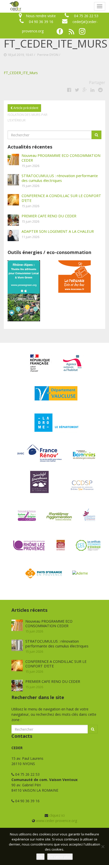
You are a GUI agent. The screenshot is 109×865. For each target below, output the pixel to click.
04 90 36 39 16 (41, 21)
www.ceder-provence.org (56, 820)
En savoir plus (60, 856)
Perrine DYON (47, 55)
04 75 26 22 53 (86, 15)
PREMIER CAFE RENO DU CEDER (49, 215)
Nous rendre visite (41, 15)
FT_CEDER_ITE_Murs (21, 72)
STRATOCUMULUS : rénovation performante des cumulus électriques (60, 178)
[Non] (102, 846)
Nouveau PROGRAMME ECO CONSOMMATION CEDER (61, 158)
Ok (40, 856)
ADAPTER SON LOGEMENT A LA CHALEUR (58, 231)
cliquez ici (57, 815)
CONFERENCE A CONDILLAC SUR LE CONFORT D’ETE (61, 198)
